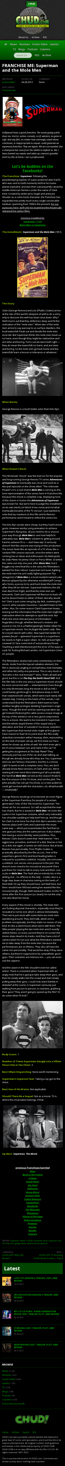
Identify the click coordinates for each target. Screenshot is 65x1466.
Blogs (21, 49)
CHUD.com (32, 1420)
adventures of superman (37, 1243)
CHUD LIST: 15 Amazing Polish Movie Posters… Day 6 (48, 1257)
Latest (12, 1268)
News (13, 44)
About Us (23, 37)
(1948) (32, 221)
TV (14, 49)
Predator (32, 1223)
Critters (33, 1178)
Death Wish (32, 1181)
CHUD (31, 3)
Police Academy (32, 1220)
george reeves (20, 1243)
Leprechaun (32, 1202)
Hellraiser (32, 1188)
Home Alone (32, 1192)
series (45, 1240)
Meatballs (32, 1206)
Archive (35, 37)
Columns (45, 49)
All (5, 44)
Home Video (40, 44)
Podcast (32, 49)
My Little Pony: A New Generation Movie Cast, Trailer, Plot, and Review (36, 1313)
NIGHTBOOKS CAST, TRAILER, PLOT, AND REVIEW (36, 1346)
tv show (29, 1240)
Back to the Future (33, 1174)
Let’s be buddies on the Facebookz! (32, 168)
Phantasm (32, 1213)
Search (26, 1432)
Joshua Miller (8, 82)
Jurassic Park (32, 1195)
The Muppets (32, 1209)
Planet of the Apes (33, 1216)
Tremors (32, 1234)
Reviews (24, 44)
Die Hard (32, 1185)
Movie (22, 1240)
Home (5, 1432)
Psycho (32, 1227)
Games (54, 44)
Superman (14, 1240)
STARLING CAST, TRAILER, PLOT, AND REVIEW (34, 1329)
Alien (32, 1171)
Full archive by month (13, 1403)
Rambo (32, 1230)
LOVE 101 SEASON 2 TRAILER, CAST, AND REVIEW (35, 1280)
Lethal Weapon (32, 1199)
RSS (45, 37)
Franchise (38, 1240)
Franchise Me (9, 90)
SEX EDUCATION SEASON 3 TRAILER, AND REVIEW (36, 1296)
